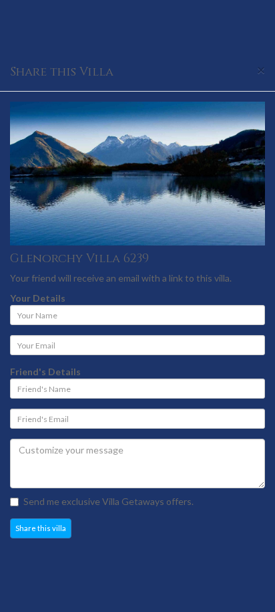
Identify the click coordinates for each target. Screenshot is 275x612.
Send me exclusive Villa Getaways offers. (108, 501)
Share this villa (40, 528)
